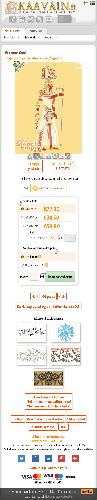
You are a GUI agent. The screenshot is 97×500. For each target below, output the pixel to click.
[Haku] (39, 22)
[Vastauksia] (12, 22)
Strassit (36, 31)
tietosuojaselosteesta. (59, 496)
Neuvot (48, 37)
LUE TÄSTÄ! (62, 168)
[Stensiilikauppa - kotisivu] (40, 12)
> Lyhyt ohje (32, 168)
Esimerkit (30, 37)
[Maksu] (30, 22)
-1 (36, 296)
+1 (60, 296)
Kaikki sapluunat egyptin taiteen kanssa (45, 306)
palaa (51, 296)
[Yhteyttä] (21, 22)
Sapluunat (13, 31)
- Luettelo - (9, 37)
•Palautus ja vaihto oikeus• (48, 468)
